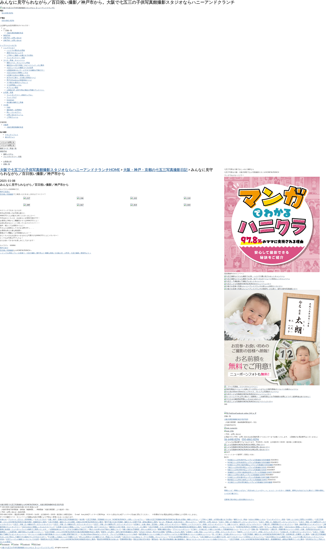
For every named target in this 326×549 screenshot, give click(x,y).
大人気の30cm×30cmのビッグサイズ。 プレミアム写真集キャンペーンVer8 (108, 534)
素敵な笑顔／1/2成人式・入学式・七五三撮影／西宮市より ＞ (68, 253)
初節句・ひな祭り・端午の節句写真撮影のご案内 (119, 532)
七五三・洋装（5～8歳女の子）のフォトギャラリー (72, 524)
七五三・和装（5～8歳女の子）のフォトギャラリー (278, 522)
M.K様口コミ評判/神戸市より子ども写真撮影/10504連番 (249, 460)
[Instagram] (5, 544)
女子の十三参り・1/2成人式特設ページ (21, 77)
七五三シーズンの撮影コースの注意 (20, 68)
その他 (5, 105)
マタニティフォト (11, 135)
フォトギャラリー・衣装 (16, 58)
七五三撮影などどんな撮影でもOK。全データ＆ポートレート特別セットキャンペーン (232, 537)
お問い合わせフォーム (15, 115)
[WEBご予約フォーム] (244, 445)
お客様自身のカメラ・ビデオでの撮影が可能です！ (26, 70)
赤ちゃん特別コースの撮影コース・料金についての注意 (100, 537)
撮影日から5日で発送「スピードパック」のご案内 (25, 65)
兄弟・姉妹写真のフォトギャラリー (308, 524)
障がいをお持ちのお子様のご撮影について (105, 529)
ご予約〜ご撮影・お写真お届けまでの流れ (216, 519)
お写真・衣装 (8, 92)
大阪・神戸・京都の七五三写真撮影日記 (155, 170)
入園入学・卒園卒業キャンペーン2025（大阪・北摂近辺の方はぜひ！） (297, 529)
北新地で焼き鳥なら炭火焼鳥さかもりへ (239, 499)
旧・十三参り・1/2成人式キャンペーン (226, 534)
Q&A (8, 107)
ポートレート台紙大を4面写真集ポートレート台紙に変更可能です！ (53, 534)
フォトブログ (12, 97)
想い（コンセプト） (14, 112)
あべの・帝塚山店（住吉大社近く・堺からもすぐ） (178, 522)
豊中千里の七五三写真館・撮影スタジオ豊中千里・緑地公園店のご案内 (131, 522)
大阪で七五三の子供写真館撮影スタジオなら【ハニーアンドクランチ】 (27, 547)
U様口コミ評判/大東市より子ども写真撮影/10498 (246, 475)
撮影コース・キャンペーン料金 (18, 63)
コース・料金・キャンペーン (14, 60)
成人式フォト (10, 137)
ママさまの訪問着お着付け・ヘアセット (183, 537)
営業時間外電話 (126, 539)
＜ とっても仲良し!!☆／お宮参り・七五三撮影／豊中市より (22, 253)
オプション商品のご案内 (273, 527)
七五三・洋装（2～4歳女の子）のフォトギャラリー (32, 524)
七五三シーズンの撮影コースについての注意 (22, 539)
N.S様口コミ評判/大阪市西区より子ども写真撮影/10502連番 (250, 465)
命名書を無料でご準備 (15, 102)
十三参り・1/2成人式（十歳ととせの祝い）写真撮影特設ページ (214, 529)
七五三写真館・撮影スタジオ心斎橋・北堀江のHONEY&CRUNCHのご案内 (75, 522)
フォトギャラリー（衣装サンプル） (20, 95)
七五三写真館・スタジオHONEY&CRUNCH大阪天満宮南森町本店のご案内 (72, 532)
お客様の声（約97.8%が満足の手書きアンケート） (26, 90)
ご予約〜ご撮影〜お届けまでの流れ (20, 55)
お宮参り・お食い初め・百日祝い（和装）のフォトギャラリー (157, 524)
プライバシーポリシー (181, 529)
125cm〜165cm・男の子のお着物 (152, 532)
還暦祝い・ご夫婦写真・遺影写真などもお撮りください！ (21, 532)
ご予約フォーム (12, 117)
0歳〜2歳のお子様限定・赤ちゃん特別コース (139, 529)
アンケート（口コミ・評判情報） (20, 519)
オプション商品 (12, 87)
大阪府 (5, 125)
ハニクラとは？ (9, 48)
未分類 (81, 519)
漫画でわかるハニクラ (15, 53)
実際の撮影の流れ (164, 529)
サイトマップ (245, 529)
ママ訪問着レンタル (14, 85)
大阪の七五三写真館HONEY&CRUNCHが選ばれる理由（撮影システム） (172, 519)
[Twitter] (15, 544)
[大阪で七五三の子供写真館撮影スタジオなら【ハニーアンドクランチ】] (27, 8)
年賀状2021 (264, 529)
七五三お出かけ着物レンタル (17, 73)
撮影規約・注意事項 (14, 110)
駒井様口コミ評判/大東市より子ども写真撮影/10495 (247, 480)
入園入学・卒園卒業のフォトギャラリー (278, 524)
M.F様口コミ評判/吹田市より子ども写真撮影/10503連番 (249, 462)
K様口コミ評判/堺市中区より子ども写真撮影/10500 (247, 470)
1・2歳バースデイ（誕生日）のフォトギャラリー (243, 524)
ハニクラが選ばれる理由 (16, 50)
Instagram (10, 100)
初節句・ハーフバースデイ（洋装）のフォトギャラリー (258, 532)
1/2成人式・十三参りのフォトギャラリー (295, 532)
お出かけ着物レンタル (257, 519)
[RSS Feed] (35, 544)
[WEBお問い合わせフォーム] (247, 447)
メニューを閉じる (7, 142)
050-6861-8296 (8, 20)
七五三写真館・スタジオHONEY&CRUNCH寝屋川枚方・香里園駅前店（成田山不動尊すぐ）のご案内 (266, 539)
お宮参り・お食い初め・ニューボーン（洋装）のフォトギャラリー (211, 532)
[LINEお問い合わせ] (246, 449)
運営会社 (155, 539)
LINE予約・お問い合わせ (12, 38)
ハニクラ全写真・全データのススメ (94, 527)
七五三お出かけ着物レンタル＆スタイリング (38, 527)
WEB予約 (6, 35)
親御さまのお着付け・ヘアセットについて (219, 527)
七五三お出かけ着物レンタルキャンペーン (300, 527)
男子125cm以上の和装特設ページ (19, 80)
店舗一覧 (8, 30)
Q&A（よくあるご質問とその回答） (300, 519)
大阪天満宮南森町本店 (15, 33)
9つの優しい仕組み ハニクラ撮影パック (63, 537)
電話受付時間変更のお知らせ (107, 539)
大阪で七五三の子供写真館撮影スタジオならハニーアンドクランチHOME (60, 170)
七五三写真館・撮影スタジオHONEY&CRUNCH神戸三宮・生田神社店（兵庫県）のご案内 (276, 534)
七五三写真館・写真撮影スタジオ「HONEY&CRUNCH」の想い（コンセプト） (115, 519)
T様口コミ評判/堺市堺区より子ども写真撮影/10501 (247, 467)
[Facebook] (25, 544)
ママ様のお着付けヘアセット (17, 82)
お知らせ (3, 519)
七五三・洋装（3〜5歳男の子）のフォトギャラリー (112, 524)
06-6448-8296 (7, 13)
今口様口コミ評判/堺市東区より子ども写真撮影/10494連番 (250, 482)
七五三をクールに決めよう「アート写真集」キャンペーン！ (144, 537)
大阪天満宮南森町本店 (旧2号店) (236, 419)
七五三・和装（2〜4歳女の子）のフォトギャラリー (238, 522)
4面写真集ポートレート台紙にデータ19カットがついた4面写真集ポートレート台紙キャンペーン (174, 534)
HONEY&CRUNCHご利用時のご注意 (249, 527)
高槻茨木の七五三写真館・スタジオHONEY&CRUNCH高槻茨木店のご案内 (67, 539)
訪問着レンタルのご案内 (175, 532)
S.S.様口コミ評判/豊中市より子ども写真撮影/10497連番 (249, 477)
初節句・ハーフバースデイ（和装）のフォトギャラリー (202, 524)
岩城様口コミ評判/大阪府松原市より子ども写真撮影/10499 (250, 472)
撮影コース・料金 (240, 519)
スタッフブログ (40, 519)
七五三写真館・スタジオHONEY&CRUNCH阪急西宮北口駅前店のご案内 (174, 527)
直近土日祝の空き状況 (141, 539)
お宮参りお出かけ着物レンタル (18, 75)
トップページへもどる (8, 45)
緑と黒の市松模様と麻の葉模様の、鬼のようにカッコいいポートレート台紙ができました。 (194, 539)
